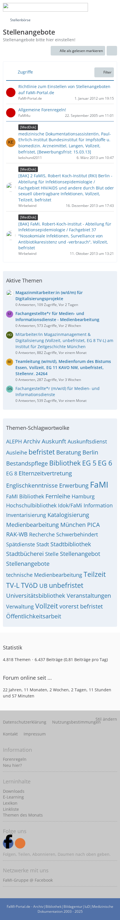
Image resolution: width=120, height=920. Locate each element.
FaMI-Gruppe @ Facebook (28, 880)
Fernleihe (57, 496)
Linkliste (11, 809)
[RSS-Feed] (20, 843)
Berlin (90, 452)
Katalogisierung (68, 515)
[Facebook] (8, 843)
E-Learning (13, 797)
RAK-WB (17, 534)
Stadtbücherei (25, 554)
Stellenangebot (80, 554)
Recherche (42, 534)
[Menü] (112, 7)
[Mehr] (112, 51)
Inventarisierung (26, 514)
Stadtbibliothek (70, 544)
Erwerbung (74, 485)
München (73, 525)
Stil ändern (106, 719)
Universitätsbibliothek (35, 595)
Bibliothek (65, 463)
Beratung (68, 452)
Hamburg (83, 496)
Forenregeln (15, 759)
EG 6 (105, 463)
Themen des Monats (23, 815)
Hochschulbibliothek (31, 505)
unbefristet (66, 585)
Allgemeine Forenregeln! (42, 109)
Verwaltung (20, 606)
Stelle (52, 553)
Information (98, 505)
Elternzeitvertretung (45, 473)
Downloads (13, 791)
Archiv (31, 441)
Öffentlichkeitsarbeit (33, 616)
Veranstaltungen (89, 595)
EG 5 (89, 463)
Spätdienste (20, 544)
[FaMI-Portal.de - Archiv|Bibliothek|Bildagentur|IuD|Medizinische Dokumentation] (45, 7)
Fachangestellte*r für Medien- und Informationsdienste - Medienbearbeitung (57, 316)
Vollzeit (46, 606)
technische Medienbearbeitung (44, 574)
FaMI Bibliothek (25, 496)
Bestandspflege (27, 463)
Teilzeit (95, 574)
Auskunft (54, 441)
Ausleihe (16, 452)
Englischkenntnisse (32, 485)
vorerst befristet (81, 606)
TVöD (29, 585)
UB (43, 586)
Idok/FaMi (70, 505)
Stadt (42, 544)
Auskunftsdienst (87, 441)
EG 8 (11, 473)
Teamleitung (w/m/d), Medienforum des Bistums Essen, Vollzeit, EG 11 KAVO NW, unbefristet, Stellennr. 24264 (63, 367)
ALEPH (14, 441)
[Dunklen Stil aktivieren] (98, 7)
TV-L (13, 585)
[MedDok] (28, 127)
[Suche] (69, 7)
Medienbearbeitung (32, 525)
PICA (93, 525)
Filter (107, 72)
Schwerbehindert (77, 534)
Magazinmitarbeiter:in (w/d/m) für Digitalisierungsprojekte (49, 295)
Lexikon (10, 803)
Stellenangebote (28, 564)
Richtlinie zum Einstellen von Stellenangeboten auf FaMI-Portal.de (64, 89)
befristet (42, 452)
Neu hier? (12, 765)
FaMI (99, 484)
